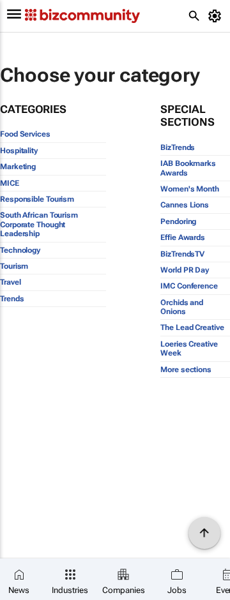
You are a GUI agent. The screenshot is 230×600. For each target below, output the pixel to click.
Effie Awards (182, 237)
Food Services (25, 134)
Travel (10, 282)
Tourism (14, 266)
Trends (12, 298)
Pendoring (178, 221)
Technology (20, 250)
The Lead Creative (192, 327)
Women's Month (189, 188)
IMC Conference (189, 285)
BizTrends (177, 147)
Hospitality (19, 150)
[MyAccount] (217, 16)
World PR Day (184, 270)
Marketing (18, 166)
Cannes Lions (184, 204)
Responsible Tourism (37, 199)
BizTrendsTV (182, 254)
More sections (185, 369)
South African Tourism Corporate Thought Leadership (39, 224)
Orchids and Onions (181, 307)
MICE (9, 183)
